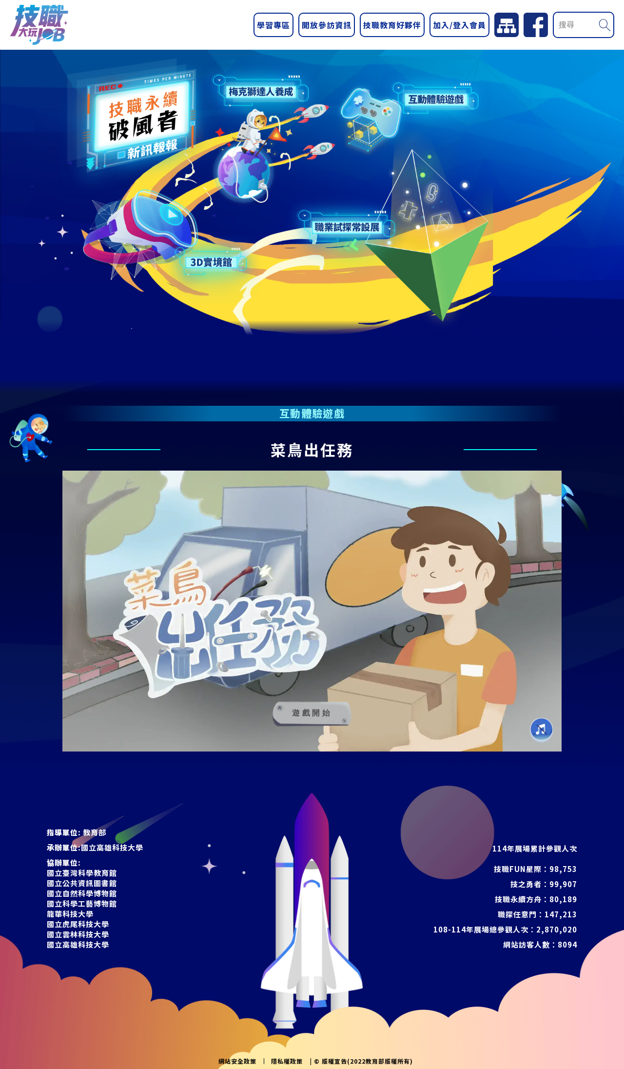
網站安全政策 (237, 1061)
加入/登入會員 (459, 25)
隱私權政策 (287, 1061)
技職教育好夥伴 (392, 25)
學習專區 (273, 25)
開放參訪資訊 (326, 25)
